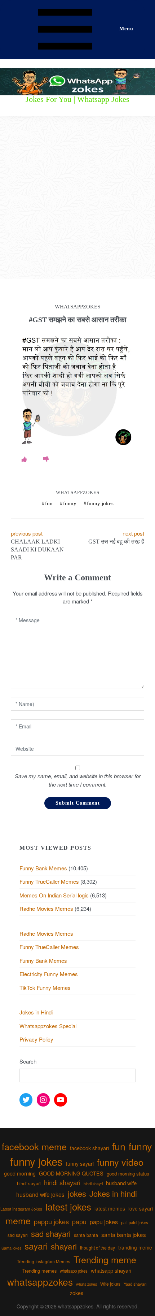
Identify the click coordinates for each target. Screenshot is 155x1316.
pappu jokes (51, 1221)
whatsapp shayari (111, 1270)
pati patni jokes (134, 1222)
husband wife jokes (40, 1194)
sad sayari (18, 1235)
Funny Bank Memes (43, 868)
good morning (20, 1173)
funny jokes (100, 503)
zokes (76, 1292)
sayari (36, 1245)
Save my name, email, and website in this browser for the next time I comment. (78, 780)
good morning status (128, 1173)
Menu (126, 28)
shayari (64, 1246)
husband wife (121, 1183)
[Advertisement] (77, 197)
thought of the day (97, 1247)
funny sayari (80, 1163)
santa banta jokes (123, 1234)
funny (69, 503)
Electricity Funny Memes (48, 974)
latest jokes (68, 1206)
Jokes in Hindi (36, 1012)
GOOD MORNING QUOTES (71, 1173)
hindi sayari (29, 1183)
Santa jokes (11, 1248)
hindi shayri (93, 1183)
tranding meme (135, 1247)
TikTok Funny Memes (45, 987)
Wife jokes (110, 1284)
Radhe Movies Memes (46, 908)
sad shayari (51, 1233)
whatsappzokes (40, 1281)
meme (18, 1220)
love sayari (140, 1208)
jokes (77, 1193)
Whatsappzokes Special (47, 1026)
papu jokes (104, 1221)
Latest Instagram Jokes (21, 1209)
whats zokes (86, 1284)
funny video (120, 1161)
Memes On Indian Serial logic (54, 895)
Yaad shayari (135, 1284)
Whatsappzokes (77, 492)
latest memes (109, 1208)
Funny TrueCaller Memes (49, 881)
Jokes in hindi (113, 1193)
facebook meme (34, 1146)
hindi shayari (62, 1182)
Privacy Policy (36, 1039)
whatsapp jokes (74, 1271)
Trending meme (105, 1259)
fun (49, 503)
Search (27, 1061)
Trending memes (39, 1270)
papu (79, 1221)
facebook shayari (89, 1148)
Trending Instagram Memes (43, 1261)
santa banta (86, 1235)
